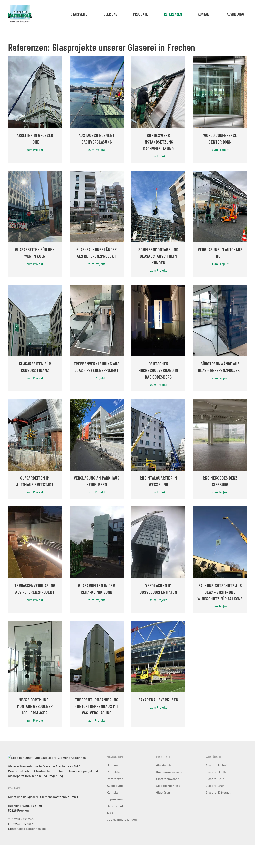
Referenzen (173, 14)
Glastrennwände (167, 779)
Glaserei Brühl (215, 785)
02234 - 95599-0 (23, 819)
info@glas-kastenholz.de (28, 828)
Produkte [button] (140, 14)
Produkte (113, 772)
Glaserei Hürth (216, 772)
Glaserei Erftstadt (218, 792)
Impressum (115, 799)
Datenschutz (116, 806)
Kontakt (204, 14)
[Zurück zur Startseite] (20, 14)
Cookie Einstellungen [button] (122, 819)
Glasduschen (165, 765)
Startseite (79, 14)
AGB (110, 813)
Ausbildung (235, 14)
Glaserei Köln (215, 779)
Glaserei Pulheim (217, 765)
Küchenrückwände (169, 772)
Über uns (110, 14)
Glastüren (163, 792)
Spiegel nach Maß (168, 785)
